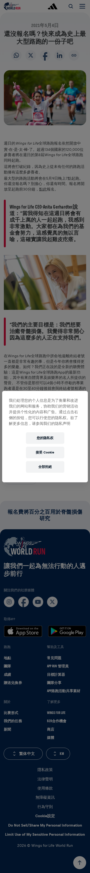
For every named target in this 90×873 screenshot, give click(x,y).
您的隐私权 (45, 438)
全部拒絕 (45, 467)
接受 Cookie (45, 452)
